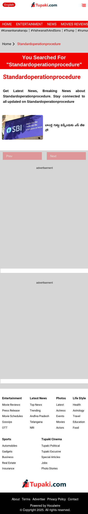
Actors (60, 427)
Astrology (78, 410)
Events (60, 416)
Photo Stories (49, 468)
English (9, 4)
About (16, 499)
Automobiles (9, 445)
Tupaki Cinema (51, 439)
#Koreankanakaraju (14, 30)
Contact (73, 499)
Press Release (11, 410)
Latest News (38, 398)
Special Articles (50, 457)
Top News (36, 404)
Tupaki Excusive (51, 451)
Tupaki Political (50, 445)
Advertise (38, 499)
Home (7, 24)
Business (7, 457)
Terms (26, 499)
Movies (60, 421)
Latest (60, 404)
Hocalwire (53, 505)
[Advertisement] (44, 216)
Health (77, 404)
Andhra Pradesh (39, 416)
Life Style (79, 398)
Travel (76, 416)
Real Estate (9, 462)
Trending (35, 410)
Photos (61, 398)
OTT (4, 427)
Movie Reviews (11, 404)
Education (79, 421)
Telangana (36, 421)
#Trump (69, 30)
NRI (32, 427)
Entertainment (29, 24)
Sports (6, 439)
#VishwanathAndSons (46, 30)
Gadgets (7, 451)
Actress (61, 410)
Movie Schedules (12, 416)
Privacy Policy (56, 499)
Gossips (7, 421)
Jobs (44, 462)
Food (76, 427)
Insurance (8, 468)
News (52, 24)
